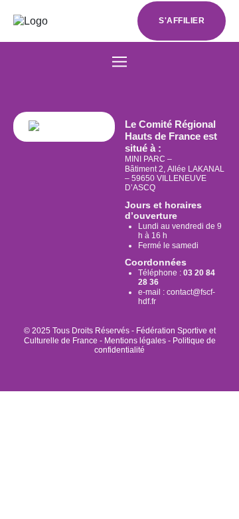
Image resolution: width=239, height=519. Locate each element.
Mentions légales (135, 340)
